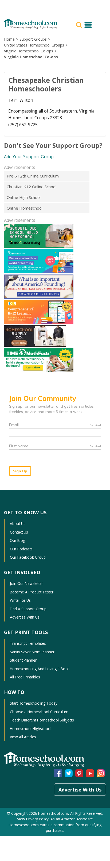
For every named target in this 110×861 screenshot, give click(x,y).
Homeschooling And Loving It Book (40, 668)
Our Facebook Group (28, 557)
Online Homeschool (24, 208)
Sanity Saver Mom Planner (32, 651)
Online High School (24, 197)
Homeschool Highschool (30, 728)
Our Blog (17, 540)
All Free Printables (25, 676)
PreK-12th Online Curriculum (33, 176)
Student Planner (23, 660)
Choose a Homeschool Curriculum (39, 711)
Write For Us (20, 600)
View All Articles (23, 736)
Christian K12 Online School (31, 186)
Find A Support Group (28, 608)
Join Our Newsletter (26, 583)
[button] (80, 24)
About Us (17, 523)
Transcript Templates (28, 643)
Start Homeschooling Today (33, 703)
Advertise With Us (25, 617)
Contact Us (19, 532)
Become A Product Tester (31, 591)
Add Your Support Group (29, 157)
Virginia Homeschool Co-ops (28, 50)
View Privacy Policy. (33, 818)
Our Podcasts (21, 548)
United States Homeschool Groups (34, 45)
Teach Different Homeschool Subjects (42, 720)
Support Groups (33, 39)
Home (9, 39)
